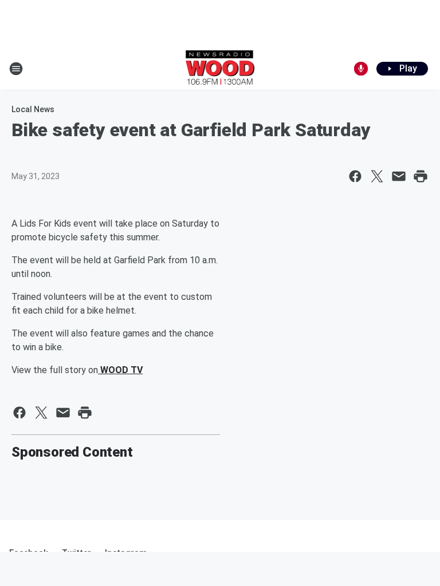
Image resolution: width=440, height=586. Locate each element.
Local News (32, 109)
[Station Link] (220, 68)
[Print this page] (420, 176)
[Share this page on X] (377, 176)
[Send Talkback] (361, 69)
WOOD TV (120, 370)
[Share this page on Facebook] (355, 176)
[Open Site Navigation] (16, 69)
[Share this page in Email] (399, 176)
